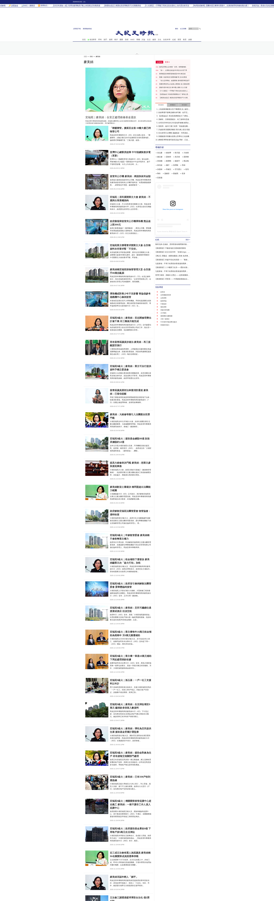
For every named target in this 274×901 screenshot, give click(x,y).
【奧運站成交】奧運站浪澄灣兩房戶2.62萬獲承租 (174, 98)
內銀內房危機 (164, 310)
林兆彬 (159, 165)
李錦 (183, 165)
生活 (148, 39)
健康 (154, 39)
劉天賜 (177, 153)
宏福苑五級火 (164, 325)
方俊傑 (186, 153)
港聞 (110, 39)
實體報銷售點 (87, 29)
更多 (183, 173)
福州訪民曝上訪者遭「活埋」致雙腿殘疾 (172, 67)
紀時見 (162, 292)
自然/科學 (166, 39)
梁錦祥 (168, 157)
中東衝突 (163, 304)
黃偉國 (159, 161)
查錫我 (175, 173)
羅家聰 (186, 157)
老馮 (187, 169)
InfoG (132, 39)
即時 (100, 39)
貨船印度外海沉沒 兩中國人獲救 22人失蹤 (173, 87)
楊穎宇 (177, 161)
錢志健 (159, 157)
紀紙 (174, 39)
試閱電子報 (77, 29)
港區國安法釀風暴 (166, 316)
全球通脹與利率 (165, 295)
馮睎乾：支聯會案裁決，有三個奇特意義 (173, 119)
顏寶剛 (168, 161)
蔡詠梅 (186, 161)
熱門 (105, 39)
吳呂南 (177, 157)
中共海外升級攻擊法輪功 (168, 322)
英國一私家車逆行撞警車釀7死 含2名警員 (173, 77)
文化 (159, 39)
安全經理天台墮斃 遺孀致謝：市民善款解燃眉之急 (174, 133)
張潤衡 (175, 165)
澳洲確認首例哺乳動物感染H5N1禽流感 (172, 74)
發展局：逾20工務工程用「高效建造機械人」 (173, 126)
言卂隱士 (178, 169)
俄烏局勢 (163, 307)
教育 (184, 39)
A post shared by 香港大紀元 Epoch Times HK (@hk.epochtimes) (179, 231)
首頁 (84, 39)
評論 (143, 39)
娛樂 (190, 39)
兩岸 (116, 39)
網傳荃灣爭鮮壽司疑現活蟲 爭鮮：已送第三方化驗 (174, 140)
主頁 (85, 56)
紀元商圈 (183, 29)
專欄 (138, 39)
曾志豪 (159, 153)
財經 (126, 39)
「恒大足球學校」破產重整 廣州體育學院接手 (174, 80)
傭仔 (167, 165)
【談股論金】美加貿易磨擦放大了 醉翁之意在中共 (174, 94)
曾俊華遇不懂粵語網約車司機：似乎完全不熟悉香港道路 (173, 113)
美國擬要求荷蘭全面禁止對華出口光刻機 (173, 136)
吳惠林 (159, 169)
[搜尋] (200, 28)
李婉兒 (168, 169)
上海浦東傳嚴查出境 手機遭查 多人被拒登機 (174, 109)
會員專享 (92, 39)
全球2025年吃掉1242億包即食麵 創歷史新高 (174, 123)
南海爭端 (163, 301)
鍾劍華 (168, 153)
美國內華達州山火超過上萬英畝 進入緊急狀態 (174, 84)
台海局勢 (163, 298)
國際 (121, 39)
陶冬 (159, 173)
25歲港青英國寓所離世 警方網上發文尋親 (174, 130)
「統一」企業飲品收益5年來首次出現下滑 (173, 70)
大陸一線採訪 (164, 319)
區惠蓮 (159, 178)
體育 (179, 39)
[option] (118, 89)
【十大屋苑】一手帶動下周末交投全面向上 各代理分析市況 (174, 91)
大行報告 (163, 313)
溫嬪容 (166, 173)
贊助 (176, 29)
